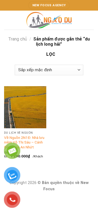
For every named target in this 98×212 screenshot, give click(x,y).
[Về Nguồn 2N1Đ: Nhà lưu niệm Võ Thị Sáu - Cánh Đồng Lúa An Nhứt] (25, 107)
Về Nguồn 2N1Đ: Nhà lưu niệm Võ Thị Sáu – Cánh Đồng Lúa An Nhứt (24, 142)
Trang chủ (17, 39)
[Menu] (7, 20)
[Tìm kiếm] (92, 20)
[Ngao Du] (49, 20)
